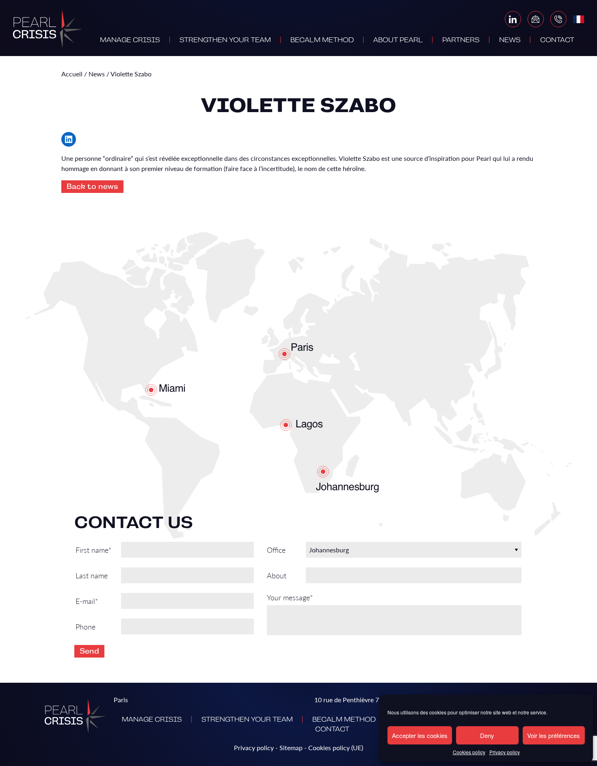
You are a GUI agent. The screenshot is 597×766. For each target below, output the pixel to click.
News (510, 40)
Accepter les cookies (420, 735)
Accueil (71, 73)
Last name (92, 575)
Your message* (290, 597)
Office (276, 550)
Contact (557, 40)
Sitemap (291, 747)
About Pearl (398, 40)
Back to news (92, 186)
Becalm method (322, 40)
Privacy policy (504, 752)
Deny (487, 735)
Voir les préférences (553, 735)
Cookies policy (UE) (335, 747)
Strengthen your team (225, 40)
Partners (461, 40)
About (276, 575)
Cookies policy (469, 752)
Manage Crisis (130, 40)
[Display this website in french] (578, 19)
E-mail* (87, 601)
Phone (85, 626)
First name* (94, 550)
